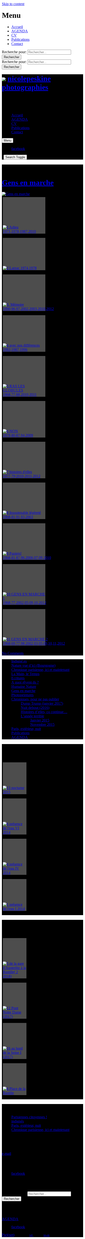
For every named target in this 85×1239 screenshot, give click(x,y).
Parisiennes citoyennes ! (29, 1117)
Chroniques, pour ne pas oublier (35, 699)
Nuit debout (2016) (35, 708)
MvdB (46, 1235)
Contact (17, 44)
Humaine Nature (23, 687)
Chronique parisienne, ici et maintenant (40, 670)
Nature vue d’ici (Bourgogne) (33, 665)
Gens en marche (28, 182)
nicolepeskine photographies (26, 82)
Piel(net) (8, 1235)
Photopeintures (22, 695)
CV (14, 35)
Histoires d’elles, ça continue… (44, 712)
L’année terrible (32, 716)
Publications (20, 39)
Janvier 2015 (39, 720)
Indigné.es (19, 661)
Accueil (17, 27)
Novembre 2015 (42, 724)
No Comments (13, 653)
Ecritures (18, 678)
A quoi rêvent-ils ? (25, 682)
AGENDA (19, 31)
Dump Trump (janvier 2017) (42, 703)
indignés (17, 1121)
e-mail (6, 1154)
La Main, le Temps (25, 674)
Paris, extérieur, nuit (26, 729)
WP (31, 1235)
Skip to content (13, 4)
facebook (18, 1173)
